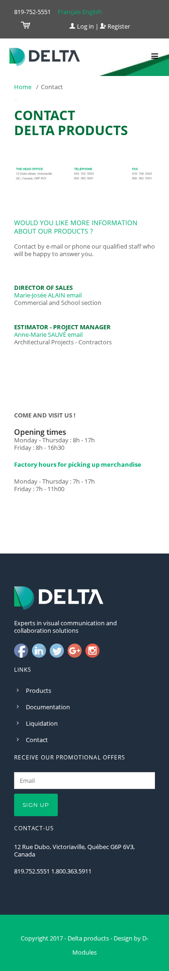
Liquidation (42, 723)
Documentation (48, 707)
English (92, 12)
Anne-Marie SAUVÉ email (48, 334)
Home (22, 87)
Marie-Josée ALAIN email (48, 295)
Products (38, 690)
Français (69, 12)
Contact (37, 740)
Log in (85, 26)
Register (118, 26)
